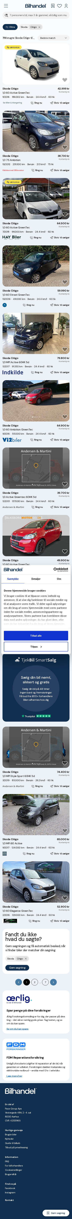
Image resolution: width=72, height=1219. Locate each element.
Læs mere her (14, 1075)
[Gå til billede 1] (33, 80)
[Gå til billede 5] (39, 214)
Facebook (10, 1188)
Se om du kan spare (17, 1028)
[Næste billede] (65, 64)
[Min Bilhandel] (66, 5)
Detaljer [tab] (36, 578)
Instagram (10, 1192)
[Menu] (6, 5)
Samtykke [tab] (13, 578)
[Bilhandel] (36, 6)
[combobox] (53, 38)
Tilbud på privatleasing (16, 1147)
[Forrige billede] (7, 64)
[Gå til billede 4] (38, 80)
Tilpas (34, 646)
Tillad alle (36, 635)
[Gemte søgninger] (52, 5)
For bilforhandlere (14, 1165)
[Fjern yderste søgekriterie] (39, 27)
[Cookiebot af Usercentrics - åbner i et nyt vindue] (53, 569)
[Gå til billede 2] (34, 214)
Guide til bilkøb (12, 1143)
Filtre (12, 27)
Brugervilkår (11, 1174)
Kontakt (9, 1200)
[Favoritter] (59, 5)
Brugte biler (11, 1134)
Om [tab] (59, 578)
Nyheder (9, 1138)
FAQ (7, 1161)
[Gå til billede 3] (36, 214)
